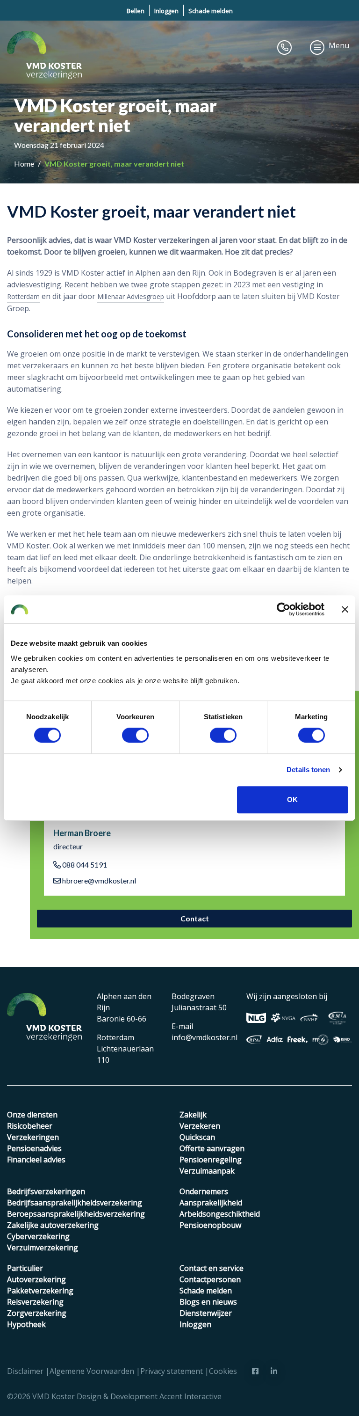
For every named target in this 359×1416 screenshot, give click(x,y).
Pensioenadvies (34, 1148)
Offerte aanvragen (212, 1148)
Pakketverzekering (40, 1290)
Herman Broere (82, 833)
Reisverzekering (35, 1302)
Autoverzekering (36, 1279)
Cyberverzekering (38, 1236)
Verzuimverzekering (42, 1247)
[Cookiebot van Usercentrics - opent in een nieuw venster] (283, 609)
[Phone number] (284, 47)
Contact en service (212, 1268)
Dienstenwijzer (206, 1313)
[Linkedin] (274, 1371)
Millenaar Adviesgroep (130, 296)
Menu (339, 45)
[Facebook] (255, 1371)
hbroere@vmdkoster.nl (98, 880)
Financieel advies (36, 1159)
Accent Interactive (190, 1396)
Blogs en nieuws (208, 1302)
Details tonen (308, 770)
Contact (194, 918)
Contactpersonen (210, 1279)
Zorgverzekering (36, 1313)
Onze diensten (32, 1114)
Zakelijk (193, 1114)
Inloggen (166, 11)
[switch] (135, 735)
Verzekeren (200, 1126)
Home (25, 163)
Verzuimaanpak (207, 1171)
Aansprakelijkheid (211, 1202)
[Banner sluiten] (345, 609)
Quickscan (197, 1137)
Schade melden (210, 11)
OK (292, 799)
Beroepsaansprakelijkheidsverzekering (76, 1214)
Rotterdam (23, 296)
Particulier (25, 1268)
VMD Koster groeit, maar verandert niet (114, 163)
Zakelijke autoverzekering (53, 1225)
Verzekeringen (33, 1137)
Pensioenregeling (211, 1159)
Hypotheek (26, 1324)
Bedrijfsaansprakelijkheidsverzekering (74, 1202)
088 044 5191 (84, 864)
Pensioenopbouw (210, 1225)
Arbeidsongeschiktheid (220, 1214)
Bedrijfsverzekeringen (46, 1191)
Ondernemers (204, 1191)
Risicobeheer (29, 1126)
